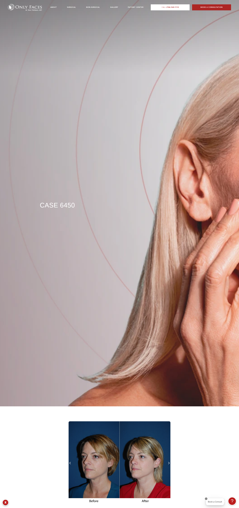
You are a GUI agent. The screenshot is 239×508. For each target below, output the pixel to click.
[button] (70, 463)
